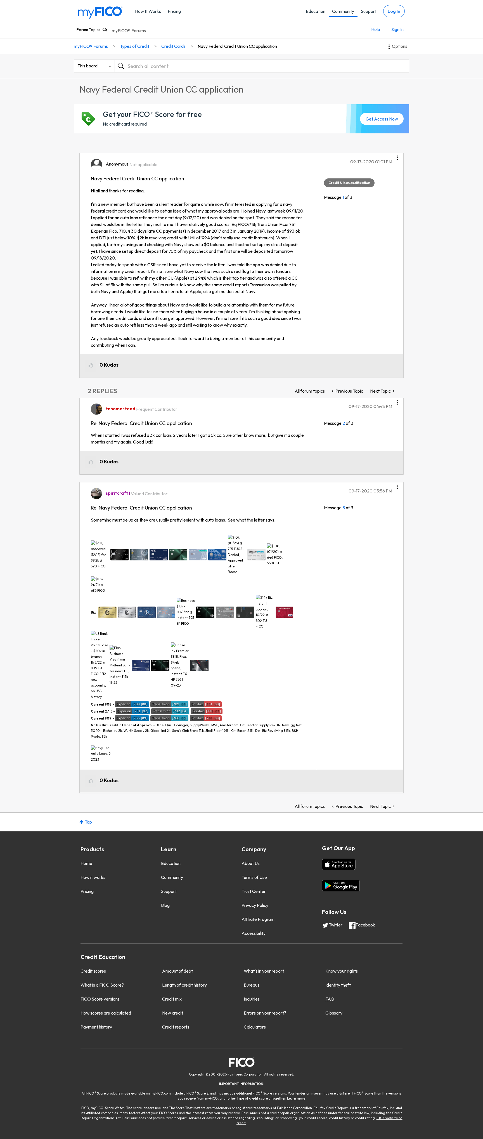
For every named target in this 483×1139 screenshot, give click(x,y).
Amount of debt (177, 971)
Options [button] (399, 46)
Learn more (296, 1098)
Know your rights (341, 971)
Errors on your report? (265, 1013)
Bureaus (251, 985)
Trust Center (254, 891)
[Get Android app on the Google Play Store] (341, 885)
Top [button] (88, 822)
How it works (92, 877)
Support (369, 11)
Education (315, 11)
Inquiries (252, 999)
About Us (251, 863)
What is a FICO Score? (102, 985)
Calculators (255, 1027)
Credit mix (172, 999)
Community (343, 11)
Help (375, 29)
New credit (172, 1013)
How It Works (148, 11)
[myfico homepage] (100, 12)
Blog (165, 905)
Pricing (174, 11)
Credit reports (175, 1027)
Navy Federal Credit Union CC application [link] (237, 46)
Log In (394, 11)
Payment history (96, 1027)
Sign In (397, 29)
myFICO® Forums (129, 30)
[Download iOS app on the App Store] (339, 864)
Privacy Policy (255, 905)
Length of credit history (184, 985)
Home (86, 863)
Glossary (333, 1013)
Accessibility (254, 933)
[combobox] (262, 66)
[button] (397, 155)
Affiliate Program (258, 919)
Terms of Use (254, 877)
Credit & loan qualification (349, 183)
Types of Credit (134, 46)
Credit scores (93, 971)
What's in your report (264, 971)
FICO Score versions (100, 999)
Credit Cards (173, 46)
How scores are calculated (105, 1013)
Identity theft (338, 985)
